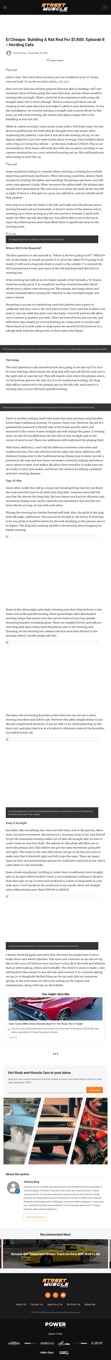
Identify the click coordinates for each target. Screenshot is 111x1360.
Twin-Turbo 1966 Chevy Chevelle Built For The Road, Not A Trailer (46, 1023)
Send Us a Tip (54, 1304)
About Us (21, 1304)
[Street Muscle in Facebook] (55, 1295)
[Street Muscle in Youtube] (63, 1295)
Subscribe (94, 1090)
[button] (55, 60)
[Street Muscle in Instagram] (48, 1295)
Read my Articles (35, 1216)
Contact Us (36, 1304)
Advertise (90, 1304)
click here (63, 81)
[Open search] (105, 7)
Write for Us (73, 1304)
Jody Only (13, 1037)
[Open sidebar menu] (5, 7)
